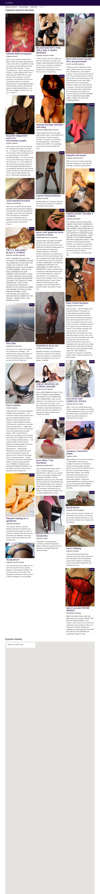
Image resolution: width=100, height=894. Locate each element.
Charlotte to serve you (47, 345)
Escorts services (11, 7)
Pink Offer (11, 343)
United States (23, 7)
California (33, 7)
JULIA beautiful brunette (18, 200)
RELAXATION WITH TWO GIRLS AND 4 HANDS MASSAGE (48, 50)
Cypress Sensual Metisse (48, 195)
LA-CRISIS (9, 3)
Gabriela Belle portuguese (18, 53)
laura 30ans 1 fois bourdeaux (44, 461)
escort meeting (73, 548)
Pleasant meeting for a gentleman (17, 519)
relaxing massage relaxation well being (49, 125)
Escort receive (13, 405)
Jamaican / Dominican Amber (77, 452)
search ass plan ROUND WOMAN (77, 609)
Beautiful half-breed (76, 155)
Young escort (12, 559)
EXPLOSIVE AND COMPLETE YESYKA (76, 400)
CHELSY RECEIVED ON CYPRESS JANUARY (47, 385)
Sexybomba (42, 536)
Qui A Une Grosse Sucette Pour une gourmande (79, 60)
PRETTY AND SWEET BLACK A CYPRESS (16, 251)
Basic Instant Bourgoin (77, 303)
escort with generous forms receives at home (49, 233)
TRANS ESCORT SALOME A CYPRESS (79, 215)
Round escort (72, 507)
